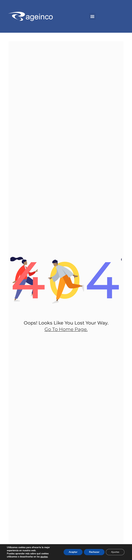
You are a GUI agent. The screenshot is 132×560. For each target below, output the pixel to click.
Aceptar (73, 552)
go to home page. (66, 329)
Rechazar (94, 552)
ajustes (44, 556)
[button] (92, 16)
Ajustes (115, 552)
